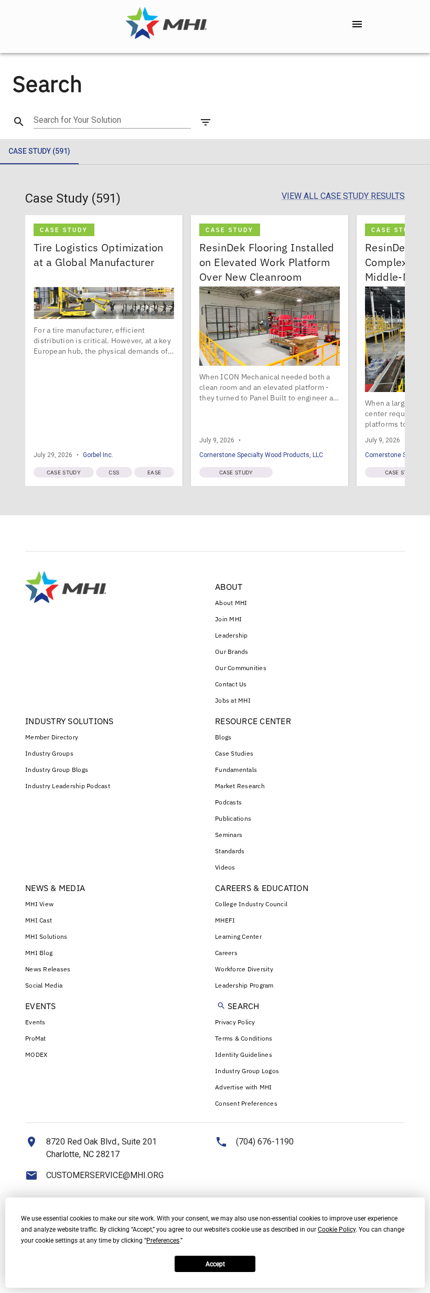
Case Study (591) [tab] (39, 151)
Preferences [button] (162, 1240)
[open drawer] (357, 24)
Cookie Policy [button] (337, 1229)
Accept (215, 1264)
